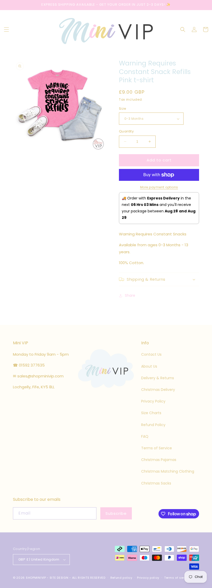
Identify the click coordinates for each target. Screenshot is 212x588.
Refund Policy (153, 424)
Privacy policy (148, 578)
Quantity (126, 131)
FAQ (144, 436)
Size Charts (151, 412)
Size (122, 108)
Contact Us (151, 354)
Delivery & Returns (157, 378)
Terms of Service (156, 448)
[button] (6, 29)
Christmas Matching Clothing (167, 471)
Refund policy (121, 578)
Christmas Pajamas (158, 459)
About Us (149, 366)
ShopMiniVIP (36, 578)
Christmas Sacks (156, 483)
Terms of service (177, 578)
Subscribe (116, 513)
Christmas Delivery (158, 389)
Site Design (59, 578)
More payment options (159, 187)
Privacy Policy (153, 401)
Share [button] (130, 295)
